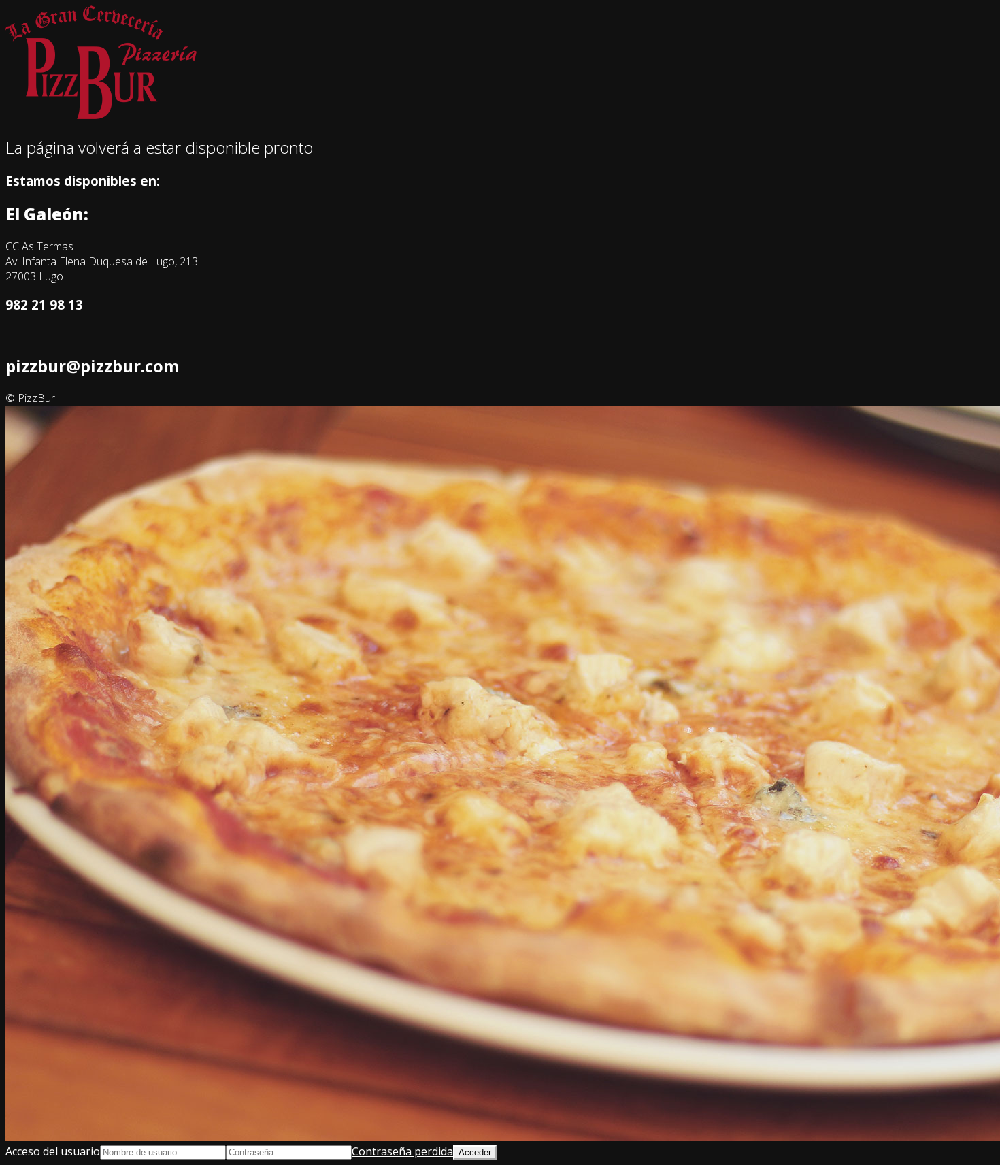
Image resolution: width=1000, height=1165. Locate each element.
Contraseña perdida (402, 1151)
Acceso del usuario (52, 1151)
